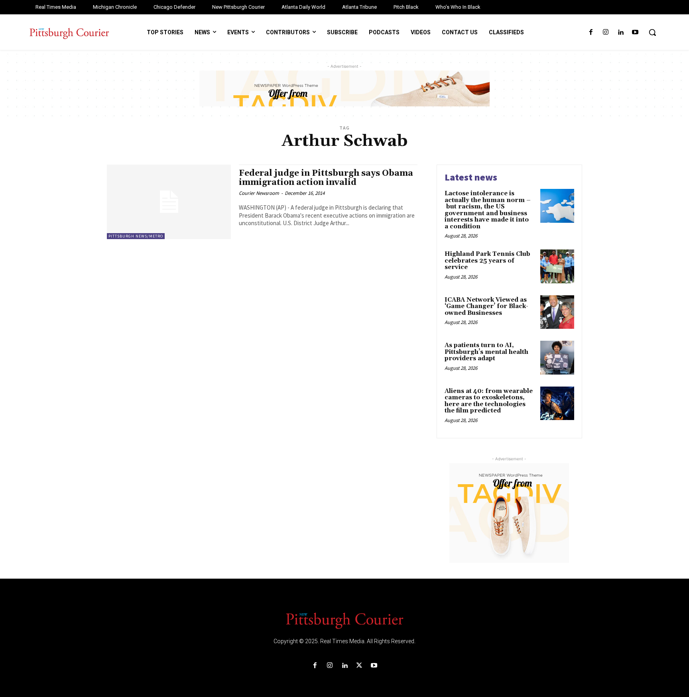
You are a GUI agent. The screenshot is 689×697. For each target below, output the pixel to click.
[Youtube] (635, 32)
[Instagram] (605, 32)
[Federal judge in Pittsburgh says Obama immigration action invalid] (169, 202)
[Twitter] (359, 665)
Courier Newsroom (259, 193)
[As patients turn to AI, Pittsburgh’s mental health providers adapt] (557, 358)
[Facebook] (590, 32)
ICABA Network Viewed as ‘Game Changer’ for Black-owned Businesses (486, 306)
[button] (652, 32)
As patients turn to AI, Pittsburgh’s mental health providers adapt (486, 352)
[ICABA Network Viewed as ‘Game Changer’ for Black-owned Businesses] (557, 312)
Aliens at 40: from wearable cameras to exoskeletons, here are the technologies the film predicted (489, 401)
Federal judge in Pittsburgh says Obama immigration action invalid (326, 178)
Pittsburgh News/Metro (135, 236)
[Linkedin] (620, 32)
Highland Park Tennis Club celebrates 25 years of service (487, 260)
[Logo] (344, 620)
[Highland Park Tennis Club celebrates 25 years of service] (557, 266)
